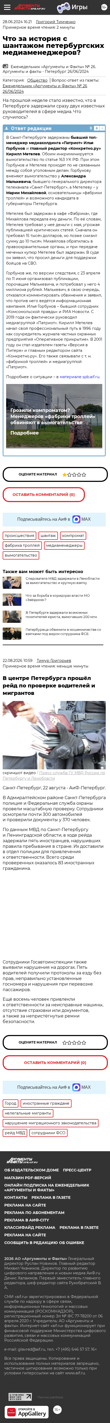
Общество (37, 80)
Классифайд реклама (29, 1227)
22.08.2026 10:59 (18, 660)
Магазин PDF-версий (27, 1177)
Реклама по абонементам (34, 1212)
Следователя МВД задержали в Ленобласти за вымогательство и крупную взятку (63, 581)
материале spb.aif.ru (79, 376)
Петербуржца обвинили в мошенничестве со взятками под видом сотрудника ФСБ (63, 632)
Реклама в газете (51, 1197)
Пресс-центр (77, 1170)
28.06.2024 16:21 (17, 21)
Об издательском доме (31, 1170)
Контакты (15, 1197)
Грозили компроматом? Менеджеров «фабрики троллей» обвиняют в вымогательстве (52, 416)
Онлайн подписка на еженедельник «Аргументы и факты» (46, 1187)
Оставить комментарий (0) (44, 494)
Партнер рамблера (50, 1397)
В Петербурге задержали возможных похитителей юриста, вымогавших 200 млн (61, 615)
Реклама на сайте (25, 1205)
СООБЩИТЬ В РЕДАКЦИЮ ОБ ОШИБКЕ (44, 1242)
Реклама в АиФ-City (26, 1220)
